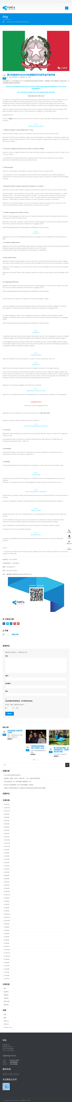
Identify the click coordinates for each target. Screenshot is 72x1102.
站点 (6, 691)
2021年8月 (6, 853)
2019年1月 (6, 911)
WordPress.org (8, 1027)
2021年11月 (7, 843)
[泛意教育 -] (9, 8)
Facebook (4, 623)
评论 (6, 656)
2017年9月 (6, 959)
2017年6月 (6, 969)
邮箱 (18, 623)
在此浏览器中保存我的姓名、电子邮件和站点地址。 (19, 701)
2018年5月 (6, 937)
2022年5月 (6, 824)
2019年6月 (6, 898)
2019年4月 (6, 904)
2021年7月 (6, 856)
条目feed (6, 1021)
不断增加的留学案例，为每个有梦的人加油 (38, 747)
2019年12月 (7, 891)
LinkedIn (11, 623)
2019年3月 (6, 907)
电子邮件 (8, 683)
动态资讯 (22, 77)
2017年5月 (6, 972)
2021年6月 (6, 859)
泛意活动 (6, 998)
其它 (5, 988)
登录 (5, 1017)
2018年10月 (7, 920)
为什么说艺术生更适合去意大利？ (12, 775)
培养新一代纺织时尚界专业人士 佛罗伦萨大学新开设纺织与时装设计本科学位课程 (24, 788)
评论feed (6, 1024)
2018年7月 (6, 930)
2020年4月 (6, 878)
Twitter (7, 623)
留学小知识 (7, 1001)
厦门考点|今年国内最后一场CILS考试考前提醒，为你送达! (18, 785)
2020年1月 (6, 888)
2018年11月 (7, 917)
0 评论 (29, 77)
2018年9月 (6, 924)
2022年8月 (6, 817)
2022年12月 (7, 807)
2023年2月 (6, 804)
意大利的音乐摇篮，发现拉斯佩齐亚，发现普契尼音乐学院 (61, 750)
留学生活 (6, 1004)
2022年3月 (6, 830)
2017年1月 (6, 978)
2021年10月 (7, 846)
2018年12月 (7, 914)
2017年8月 (6, 962)
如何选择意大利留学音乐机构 (14, 732)
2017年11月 (7, 953)
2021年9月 (6, 849)
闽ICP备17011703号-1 (25, 1100)
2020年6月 (6, 872)
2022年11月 (7, 811)
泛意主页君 (14, 77)
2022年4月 (6, 827)
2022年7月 (6, 820)
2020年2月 (6, 885)
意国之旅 (6, 995)
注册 (5, 1014)
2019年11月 (7, 895)
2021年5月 (6, 862)
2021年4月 (6, 866)
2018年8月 (6, 927)
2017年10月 (7, 956)
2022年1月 (6, 837)
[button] (34, 760)
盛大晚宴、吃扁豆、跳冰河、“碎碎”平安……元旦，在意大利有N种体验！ (22, 778)
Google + (14, 623)
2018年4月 (6, 940)
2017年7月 (6, 966)
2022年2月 (6, 833)
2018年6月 (6, 933)
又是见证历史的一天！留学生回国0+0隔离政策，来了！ (18, 781)
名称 (7, 676)
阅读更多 (9, 739)
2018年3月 (6, 943)
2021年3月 (6, 869)
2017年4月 (6, 975)
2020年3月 (6, 882)
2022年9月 (6, 814)
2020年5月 (6, 875)
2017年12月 (7, 949)
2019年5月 (6, 901)
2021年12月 (7, 840)
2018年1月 (6, 946)
